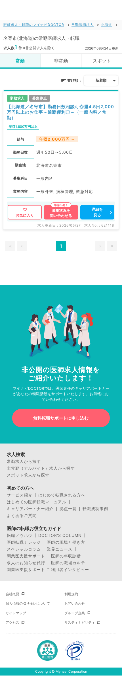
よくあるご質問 (22, 516)
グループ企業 (74, 613)
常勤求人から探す (24, 461)
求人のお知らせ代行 (26, 563)
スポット (102, 60)
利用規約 (71, 594)
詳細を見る (97, 212)
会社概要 (12, 594)
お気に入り (25, 215)
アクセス (12, 622)
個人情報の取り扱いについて (28, 603)
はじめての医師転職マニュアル (36, 502)
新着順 (101, 80)
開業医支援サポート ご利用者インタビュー (48, 570)
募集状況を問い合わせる (61, 213)
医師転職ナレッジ (24, 542)
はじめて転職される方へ (61, 495)
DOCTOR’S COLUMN (60, 535)
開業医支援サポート (26, 556)
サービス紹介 (19, 495)
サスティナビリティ (79, 622)
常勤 (20, 60)
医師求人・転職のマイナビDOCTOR (33, 24)
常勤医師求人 (82, 24)
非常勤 (61, 60)
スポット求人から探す (28, 475)
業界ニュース (59, 549)
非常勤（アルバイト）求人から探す (41, 468)
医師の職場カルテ (68, 563)
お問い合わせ (74, 603)
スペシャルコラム (24, 549)
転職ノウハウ (19, 535)
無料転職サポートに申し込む (61, 418)
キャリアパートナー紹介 (30, 509)
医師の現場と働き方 (66, 542)
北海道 (106, 24)
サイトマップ (16, 613)
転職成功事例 (95, 509)
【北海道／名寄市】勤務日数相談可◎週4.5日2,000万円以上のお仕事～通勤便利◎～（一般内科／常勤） (60, 112)
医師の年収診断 (66, 556)
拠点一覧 (68, 509)
